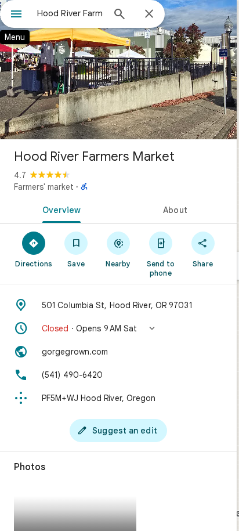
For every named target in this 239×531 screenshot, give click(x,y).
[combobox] (70, 13)
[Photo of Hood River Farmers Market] (118, 69)
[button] (118, 328)
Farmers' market (44, 187)
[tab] (59, 209)
